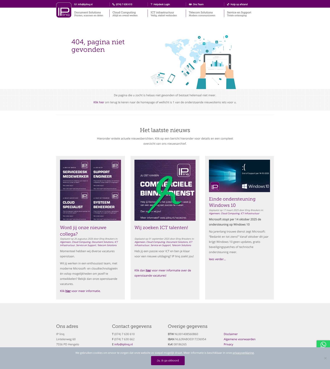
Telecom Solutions (202, 14)
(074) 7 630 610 (123, 4)
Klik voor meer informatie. (80, 291)
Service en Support (239, 14)
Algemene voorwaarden (240, 339)
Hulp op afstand (238, 4)
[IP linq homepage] (63, 10)
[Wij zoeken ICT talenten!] (165, 190)
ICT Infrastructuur (250, 213)
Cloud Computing (125, 14)
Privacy (228, 344)
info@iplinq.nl (85, 4)
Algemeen (65, 242)
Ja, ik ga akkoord (168, 360)
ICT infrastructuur (164, 14)
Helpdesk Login (161, 4)
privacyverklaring (243, 353)
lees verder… (217, 259)
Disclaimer (231, 334)
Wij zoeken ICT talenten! (161, 227)
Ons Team (198, 4)
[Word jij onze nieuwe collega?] (90, 190)
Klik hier (98, 102)
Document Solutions (88, 14)
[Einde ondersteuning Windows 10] (239, 176)
